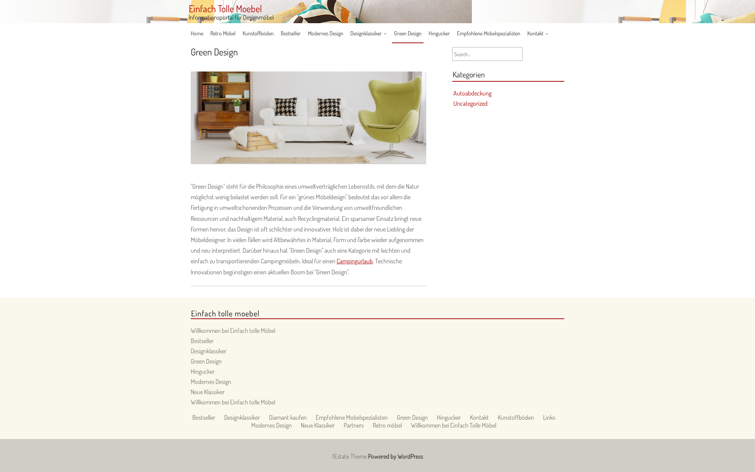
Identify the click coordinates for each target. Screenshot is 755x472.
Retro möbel (387, 425)
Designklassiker (366, 33)
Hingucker (439, 33)
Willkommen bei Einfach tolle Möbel (233, 330)
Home (197, 33)
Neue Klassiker (208, 392)
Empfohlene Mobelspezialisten (488, 33)
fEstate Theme (350, 456)
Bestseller (291, 33)
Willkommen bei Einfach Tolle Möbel (453, 425)
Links (549, 417)
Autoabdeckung (472, 93)
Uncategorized (470, 103)
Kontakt (535, 33)
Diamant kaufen (288, 417)
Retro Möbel (223, 33)
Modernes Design (325, 33)
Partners (354, 425)
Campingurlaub (355, 261)
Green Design (408, 33)
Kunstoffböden (258, 33)
